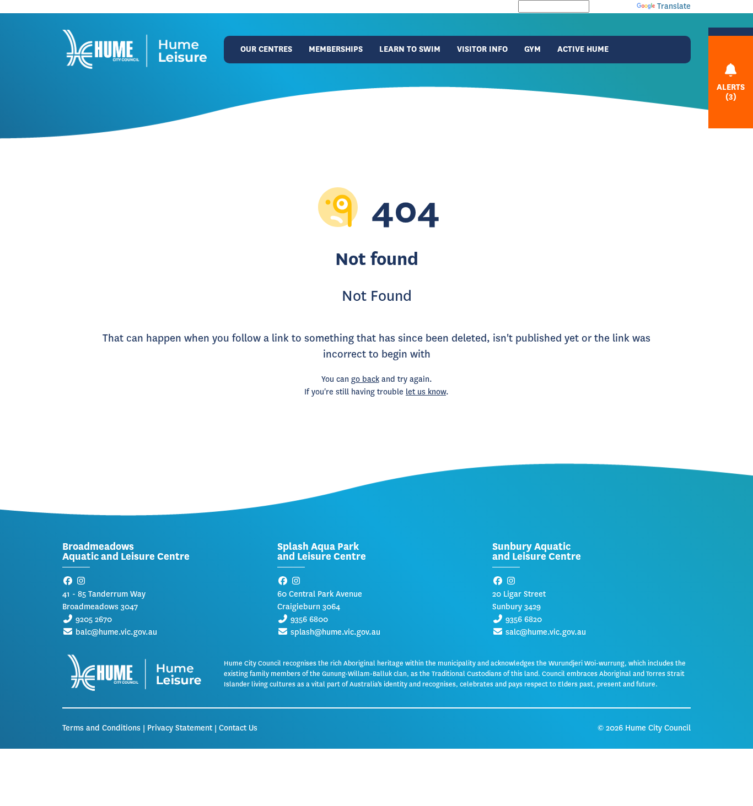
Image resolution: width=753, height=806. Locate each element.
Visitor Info (482, 49)
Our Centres (266, 49)
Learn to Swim (409, 49)
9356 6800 (309, 619)
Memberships (336, 49)
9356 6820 (523, 619)
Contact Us (238, 728)
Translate (674, 6)
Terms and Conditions (101, 728)
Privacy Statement (179, 728)
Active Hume (583, 49)
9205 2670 (94, 619)
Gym (532, 49)
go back (365, 379)
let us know (426, 392)
